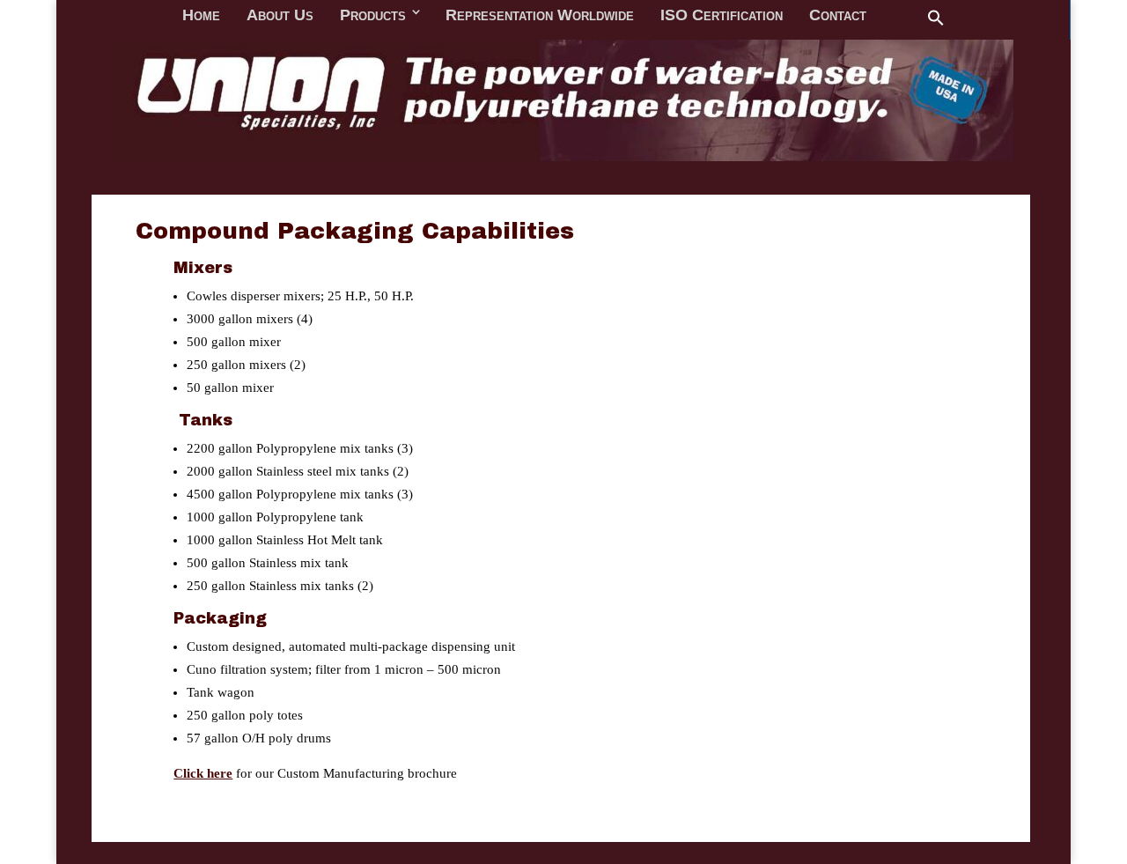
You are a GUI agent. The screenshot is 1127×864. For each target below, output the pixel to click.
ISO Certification (721, 167)
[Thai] (721, 15)
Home (201, 167)
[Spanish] (698, 15)
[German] (515, 15)
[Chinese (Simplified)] (446, 15)
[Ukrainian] (789, 15)
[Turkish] (744, 15)
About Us (280, 167)
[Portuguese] (766, 15)
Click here (202, 773)
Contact (837, 167)
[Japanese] (629, 15)
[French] (423, 15)
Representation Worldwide (540, 167)
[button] (936, 171)
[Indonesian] (606, 15)
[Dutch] (492, 15)
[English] (400, 15)
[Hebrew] (538, 15)
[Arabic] (675, 15)
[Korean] (652, 15)
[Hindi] (560, 15)
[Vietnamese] (812, 15)
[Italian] (583, 15)
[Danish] (469, 15)
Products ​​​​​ (379, 167)
